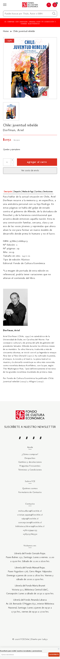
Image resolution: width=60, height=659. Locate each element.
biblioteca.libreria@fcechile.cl (30, 526)
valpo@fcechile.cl (30, 519)
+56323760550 (30, 534)
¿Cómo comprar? (30, 454)
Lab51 (45, 639)
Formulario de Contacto (30, 492)
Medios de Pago (27, 192)
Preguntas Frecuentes (30, 466)
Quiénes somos (30, 488)
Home (6, 31)
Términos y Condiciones (30, 470)
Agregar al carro (37, 162)
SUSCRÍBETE (54, 654)
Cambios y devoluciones (30, 462)
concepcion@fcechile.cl (30, 522)
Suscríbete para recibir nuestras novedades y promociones (21, 651)
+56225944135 (30, 530)
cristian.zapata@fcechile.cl (30, 515)
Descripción (8, 192)
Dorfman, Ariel (13, 130)
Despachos (30, 458)
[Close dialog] (58, 649)
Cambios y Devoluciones (44, 192)
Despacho (17, 192)
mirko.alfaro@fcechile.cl (30, 511)
